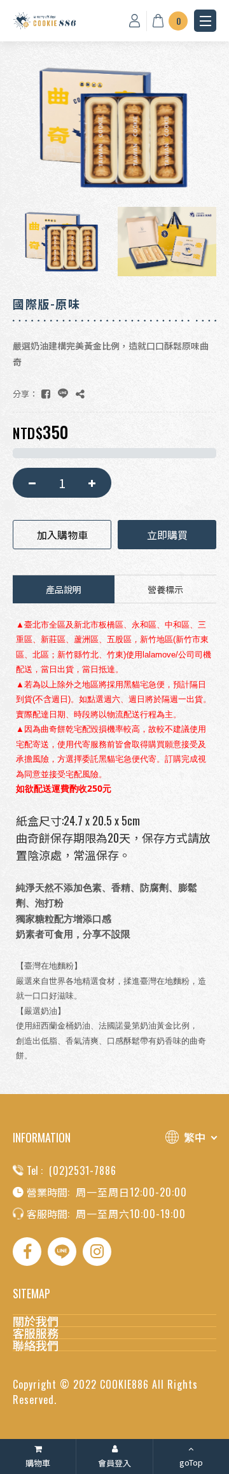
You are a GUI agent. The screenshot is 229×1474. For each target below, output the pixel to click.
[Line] (62, 1251)
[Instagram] (97, 1251)
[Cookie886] (44, 20)
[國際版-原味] (46, 393)
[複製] (80, 393)
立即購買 (167, 534)
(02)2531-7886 (82, 1170)
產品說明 (63, 589)
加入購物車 (62, 534)
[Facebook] (27, 1251)
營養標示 (165, 589)
